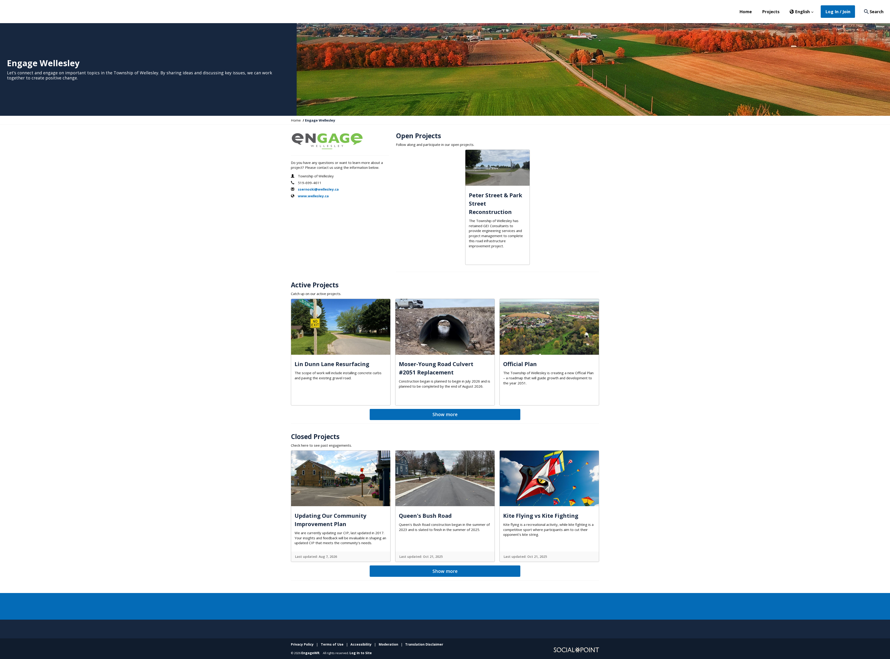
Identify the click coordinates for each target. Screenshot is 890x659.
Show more (445, 414)
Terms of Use (332, 644)
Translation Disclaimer (424, 644)
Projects (770, 11)
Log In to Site (361, 653)
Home (745, 11)
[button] (802, 12)
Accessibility (361, 644)
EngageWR (310, 653)
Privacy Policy (302, 644)
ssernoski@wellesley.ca (318, 189)
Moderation (388, 644)
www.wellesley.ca (313, 196)
